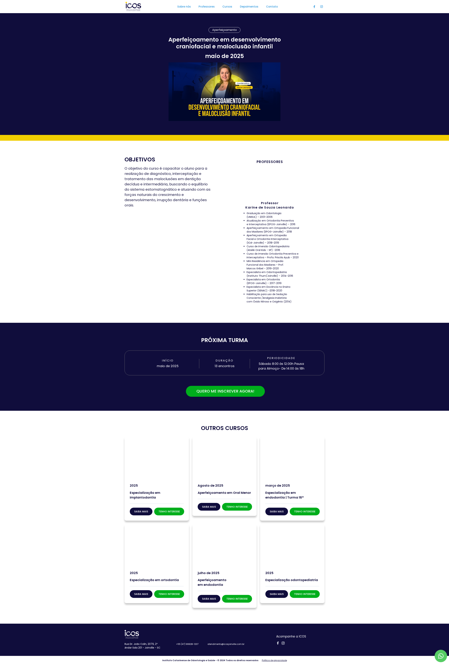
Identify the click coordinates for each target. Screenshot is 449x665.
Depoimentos (249, 6)
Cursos (227, 6)
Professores (207, 6)
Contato (272, 6)
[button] (169, 511)
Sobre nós (184, 6)
